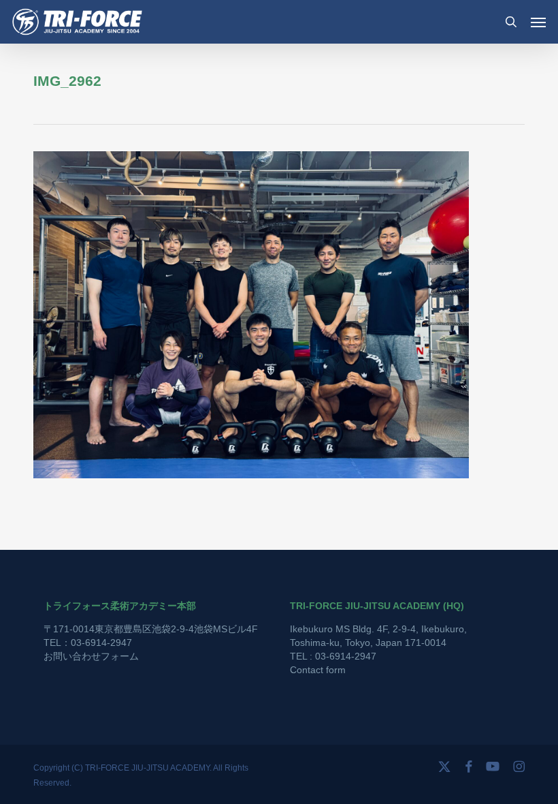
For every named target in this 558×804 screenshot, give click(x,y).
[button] (538, 22)
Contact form (318, 669)
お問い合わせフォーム (91, 656)
